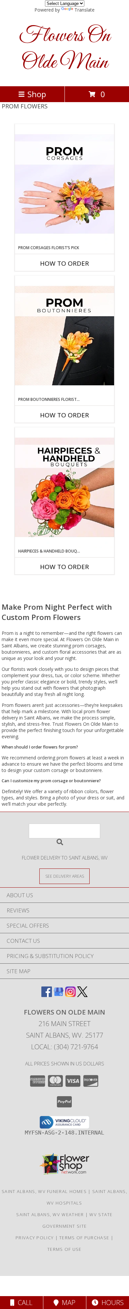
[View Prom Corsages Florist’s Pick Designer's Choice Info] (64, 184)
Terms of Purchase (84, 1238)
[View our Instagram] (70, 995)
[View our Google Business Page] (58, 995)
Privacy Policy (35, 1238)
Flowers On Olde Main (64, 49)
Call (23, 1302)
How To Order (64, 263)
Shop (36, 94)
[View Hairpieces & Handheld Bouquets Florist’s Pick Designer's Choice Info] (64, 488)
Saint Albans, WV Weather (50, 1214)
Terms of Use (64, 1249)
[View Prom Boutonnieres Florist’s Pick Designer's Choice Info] (64, 336)
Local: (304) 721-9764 (64, 1046)
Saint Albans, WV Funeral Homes (44, 1191)
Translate (84, 10)
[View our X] (82, 995)
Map (67, 1302)
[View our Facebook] (46, 995)
